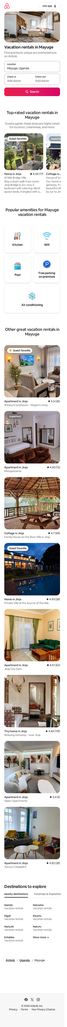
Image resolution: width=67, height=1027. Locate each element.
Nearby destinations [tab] (16, 894)
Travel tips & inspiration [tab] (47, 894)
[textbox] (18, 81)
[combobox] (32, 68)
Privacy (13, 1009)
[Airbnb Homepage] (7, 5)
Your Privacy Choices (43, 1009)
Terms (24, 1009)
